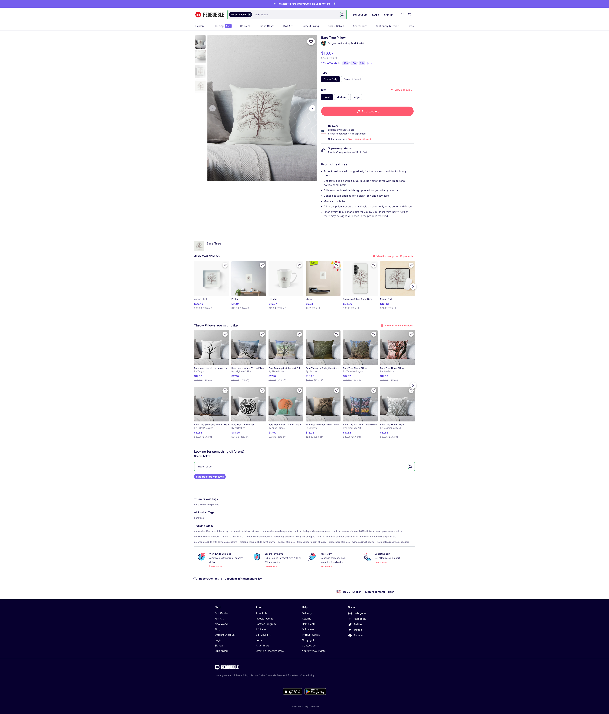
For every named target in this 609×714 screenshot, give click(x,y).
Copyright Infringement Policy (243, 578)
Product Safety (311, 634)
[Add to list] (311, 41)
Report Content (209, 578)
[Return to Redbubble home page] (209, 15)
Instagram (360, 613)
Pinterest (359, 635)
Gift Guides (221, 613)
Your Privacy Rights (313, 650)
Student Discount (225, 634)
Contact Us (309, 645)
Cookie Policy (307, 675)
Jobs (259, 640)
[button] (304, 3)
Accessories (360, 26)
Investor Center (265, 618)
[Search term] (342, 14)
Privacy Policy (241, 675)
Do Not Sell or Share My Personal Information (274, 675)
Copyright (308, 640)
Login (218, 640)
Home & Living (310, 26)
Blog (217, 629)
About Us (261, 613)
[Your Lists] (401, 14)
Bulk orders (221, 650)
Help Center (309, 624)
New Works (221, 624)
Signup (219, 645)
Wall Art (288, 26)
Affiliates (261, 629)
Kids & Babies (336, 26)
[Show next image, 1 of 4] (312, 108)
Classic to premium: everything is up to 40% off (304, 3)
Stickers (245, 26)
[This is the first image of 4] (212, 108)
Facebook (360, 618)
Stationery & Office (387, 26)
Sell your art (263, 634)
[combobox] (287, 14)
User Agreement (223, 675)
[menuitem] (200, 26)
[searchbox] (304, 466)
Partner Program (266, 624)
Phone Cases (266, 26)
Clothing (221, 26)
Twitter (358, 624)
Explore (200, 26)
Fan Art (219, 618)
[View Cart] (410, 14)
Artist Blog (262, 645)
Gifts (411, 26)
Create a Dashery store (270, 650)
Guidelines (308, 629)
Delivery (307, 613)
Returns (306, 618)
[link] (210, 476)
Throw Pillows (202, 499)
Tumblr (358, 629)
